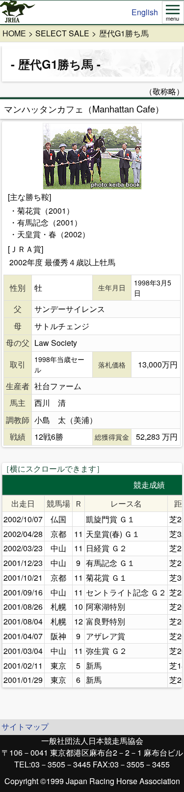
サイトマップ (25, 726)
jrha (18, 12)
